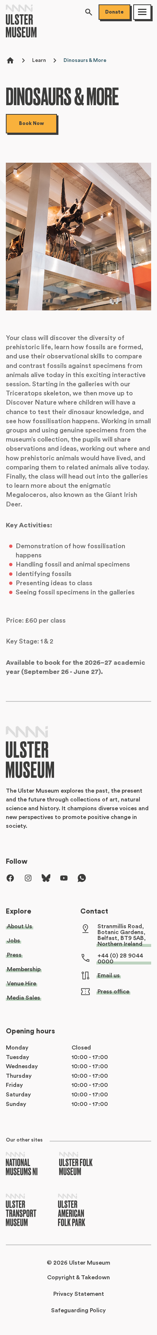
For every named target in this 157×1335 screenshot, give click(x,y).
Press (14, 955)
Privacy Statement (78, 1294)
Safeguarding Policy (78, 1310)
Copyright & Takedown (78, 1277)
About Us (19, 926)
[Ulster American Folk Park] (71, 1210)
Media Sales (23, 998)
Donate (114, 12)
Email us (108, 975)
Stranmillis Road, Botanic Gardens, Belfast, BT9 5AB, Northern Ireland (121, 935)
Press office (113, 992)
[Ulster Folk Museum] (76, 1164)
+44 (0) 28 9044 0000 (120, 959)
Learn (39, 60)
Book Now (31, 123)
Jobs (13, 941)
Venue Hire (21, 984)
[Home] (21, 21)
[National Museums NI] (22, 1164)
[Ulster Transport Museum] (21, 1210)
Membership (24, 969)
